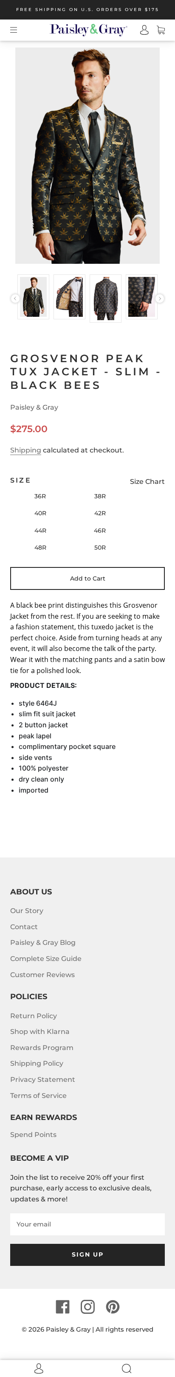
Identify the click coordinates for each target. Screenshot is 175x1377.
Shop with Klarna (40, 1032)
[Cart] (157, 30)
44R (40, 530)
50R (100, 547)
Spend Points (33, 1135)
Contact (24, 927)
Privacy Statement (42, 1079)
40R (40, 513)
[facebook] (62, 1307)
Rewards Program (41, 1048)
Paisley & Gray (34, 407)
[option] (33, 297)
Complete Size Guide (46, 959)
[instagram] (87, 1307)
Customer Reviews (42, 975)
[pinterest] (112, 1307)
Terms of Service (38, 1096)
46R (100, 530)
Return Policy (33, 1016)
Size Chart (147, 482)
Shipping (25, 450)
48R (40, 547)
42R (100, 513)
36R (40, 496)
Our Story (26, 911)
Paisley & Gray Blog (43, 942)
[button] (15, 298)
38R (100, 496)
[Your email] (87, 1224)
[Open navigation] (19, 30)
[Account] (141, 30)
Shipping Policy (36, 1063)
